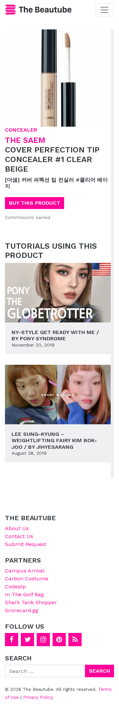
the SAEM (25, 140)
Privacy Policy (38, 697)
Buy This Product (34, 203)
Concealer (21, 130)
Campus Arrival (25, 570)
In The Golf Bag (24, 594)
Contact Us (19, 536)
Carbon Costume (26, 578)
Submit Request (25, 544)
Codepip (15, 586)
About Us (17, 528)
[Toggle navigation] (104, 10)
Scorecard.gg (21, 610)
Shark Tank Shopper (31, 602)
